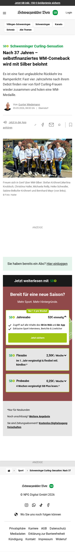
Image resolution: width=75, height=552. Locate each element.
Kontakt (30, 539)
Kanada (58, 24)
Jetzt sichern (37, 337)
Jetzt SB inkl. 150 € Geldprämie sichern (37, 2)
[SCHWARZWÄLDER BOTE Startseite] (37, 12)
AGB (44, 528)
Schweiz (11, 30)
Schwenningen (42, 24)
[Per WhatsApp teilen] (59, 125)
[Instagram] (26, 505)
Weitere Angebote (39, 416)
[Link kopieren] (35, 125)
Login (69, 12)
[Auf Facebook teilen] (42, 124)
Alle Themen (26, 30)
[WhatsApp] (34, 505)
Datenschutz (58, 528)
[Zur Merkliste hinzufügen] (69, 125)
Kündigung (16, 539)
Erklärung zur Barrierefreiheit (46, 533)
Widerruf (61, 539)
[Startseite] (9, 470)
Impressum (45, 539)
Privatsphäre (17, 528)
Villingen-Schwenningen (18, 24)
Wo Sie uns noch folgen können (40, 514)
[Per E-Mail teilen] (51, 124)
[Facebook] (48, 505)
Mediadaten (17, 533)
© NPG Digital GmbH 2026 (37, 494)
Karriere (33, 528)
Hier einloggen (57, 264)
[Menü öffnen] (4, 13)
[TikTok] (41, 505)
